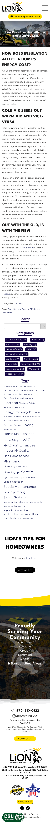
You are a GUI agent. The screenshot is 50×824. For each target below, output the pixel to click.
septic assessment (11, 478)
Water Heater (32, 514)
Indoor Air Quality (14, 354)
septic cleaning (27, 477)
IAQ (33, 446)
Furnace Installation (32, 416)
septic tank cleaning (15, 506)
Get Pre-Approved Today (26, 16)
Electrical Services (14, 407)
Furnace (34, 412)
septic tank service (14, 514)
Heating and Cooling (11, 429)
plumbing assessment (16, 466)
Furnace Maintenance (16, 420)
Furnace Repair (12, 425)
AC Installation (9, 387)
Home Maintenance (19, 434)
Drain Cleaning (11, 398)
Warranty (33, 369)
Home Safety (12, 349)
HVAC (29, 349)
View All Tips (25, 570)
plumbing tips (12, 472)
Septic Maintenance (20, 487)
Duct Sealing (14, 309)
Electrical (10, 344)
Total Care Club (29, 364)
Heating (28, 344)
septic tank (36, 502)
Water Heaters (13, 374)
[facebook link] (22, 808)
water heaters (11, 518)
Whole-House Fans (26, 518)
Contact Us (25, 739)
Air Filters (40, 390)
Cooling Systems (23, 394)
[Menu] (45, 8)
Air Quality (9, 394)
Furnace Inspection (13, 416)
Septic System (15, 497)
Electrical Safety (27, 403)
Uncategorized (13, 369)
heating (6, 294)
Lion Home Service (16, 455)
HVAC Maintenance (17, 445)
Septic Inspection (13, 481)
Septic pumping (15, 492)
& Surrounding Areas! (25, 663)
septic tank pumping (16, 510)
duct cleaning (26, 398)
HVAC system (27, 248)
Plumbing (29, 359)
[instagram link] (28, 808)
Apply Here (24, 801)
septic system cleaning (16, 502)
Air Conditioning (14, 339)
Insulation (19, 303)
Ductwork (36, 339)
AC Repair (9, 390)
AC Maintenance (25, 386)
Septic (9, 364)
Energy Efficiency (31, 309)
